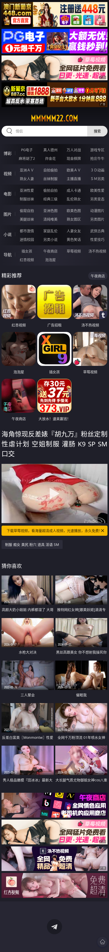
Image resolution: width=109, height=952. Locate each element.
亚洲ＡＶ (27, 170)
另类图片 (97, 219)
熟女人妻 (27, 178)
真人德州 (50, 149)
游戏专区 (97, 149)
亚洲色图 (50, 210)
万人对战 (74, 149)
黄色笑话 (74, 239)
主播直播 (74, 178)
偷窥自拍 (27, 210)
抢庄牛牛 (97, 158)
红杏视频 (27, 259)
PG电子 (27, 149)
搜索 (97, 131)
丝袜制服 (50, 178)
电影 (8, 194)
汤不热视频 (97, 251)
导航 (8, 254)
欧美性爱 (97, 190)
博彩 (8, 153)
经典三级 (50, 198)
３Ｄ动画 (97, 170)
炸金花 (50, 158)
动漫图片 (97, 210)
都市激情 (27, 230)
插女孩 (27, 251)
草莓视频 (74, 251)
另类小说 (50, 239)
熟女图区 (74, 219)
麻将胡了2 (27, 158)
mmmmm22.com (54, 118)
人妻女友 (74, 230)
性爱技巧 (97, 239)
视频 (8, 173)
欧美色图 (74, 210)
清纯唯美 (50, 219)
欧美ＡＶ (74, 170)
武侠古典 (97, 230)
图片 (8, 214)
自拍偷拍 (50, 170)
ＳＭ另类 (97, 178)
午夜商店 (50, 251)
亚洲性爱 (27, 190)
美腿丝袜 (27, 219)
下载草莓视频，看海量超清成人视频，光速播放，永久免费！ (54, 530)
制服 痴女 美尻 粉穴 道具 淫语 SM (32, 544)
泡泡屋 (50, 259)
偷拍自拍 (50, 190)
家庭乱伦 (50, 230)
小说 (8, 234)
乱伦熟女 (74, 198)
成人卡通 (74, 190)
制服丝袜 (27, 198)
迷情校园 (27, 239)
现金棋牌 (74, 158)
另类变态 (97, 198)
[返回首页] (102, 942)
